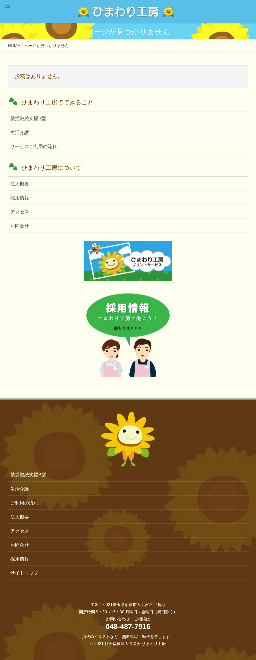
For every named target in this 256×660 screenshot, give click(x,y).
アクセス (19, 211)
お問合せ (19, 225)
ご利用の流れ (24, 503)
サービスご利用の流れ (33, 146)
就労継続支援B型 (28, 118)
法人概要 (19, 183)
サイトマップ (24, 573)
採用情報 (19, 197)
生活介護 (19, 132)
